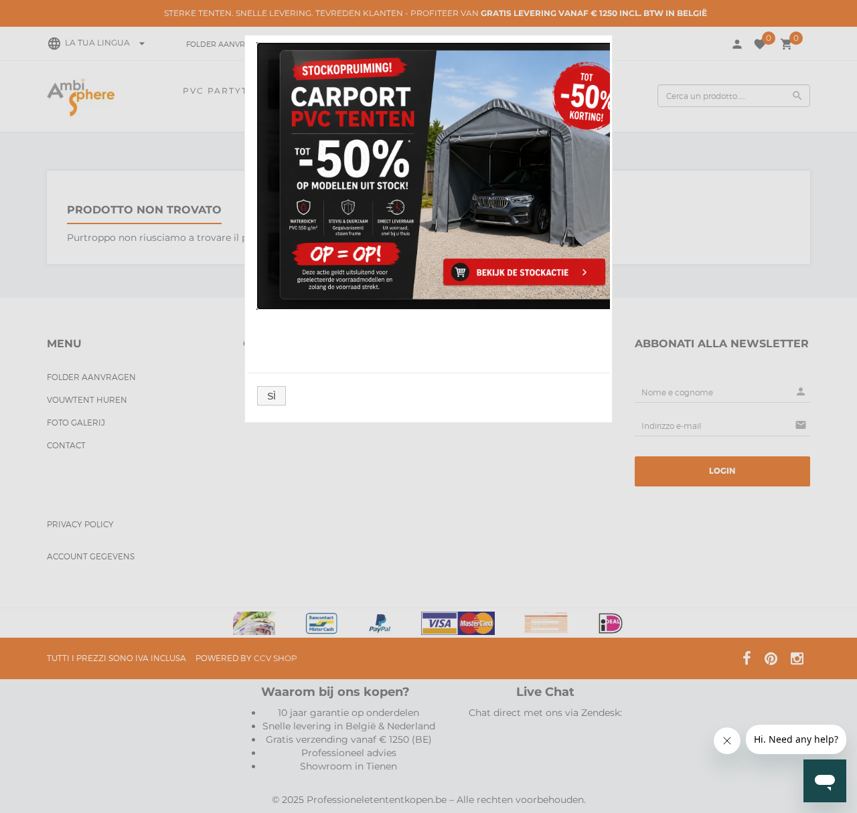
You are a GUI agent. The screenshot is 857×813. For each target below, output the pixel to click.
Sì (271, 396)
